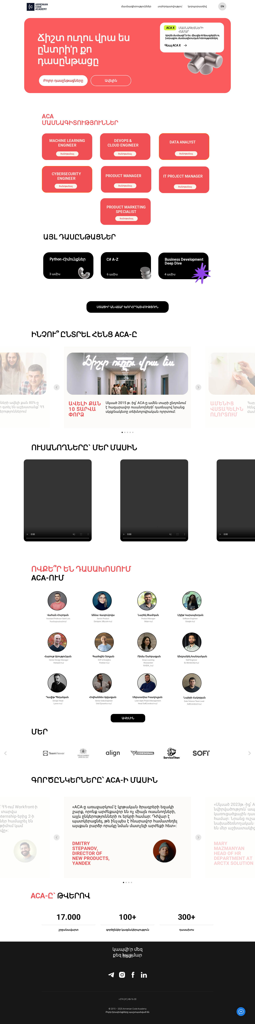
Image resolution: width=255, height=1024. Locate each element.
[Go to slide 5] (132, 432)
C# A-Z (112, 259)
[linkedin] (144, 975)
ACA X (170, 28)
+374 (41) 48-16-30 (127, 999)
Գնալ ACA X (173, 45)
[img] (185, 45)
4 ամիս (170, 274)
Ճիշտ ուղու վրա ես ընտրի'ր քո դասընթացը (83, 49)
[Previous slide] (57, 387)
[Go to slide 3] (127, 432)
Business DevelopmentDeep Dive (184, 261)
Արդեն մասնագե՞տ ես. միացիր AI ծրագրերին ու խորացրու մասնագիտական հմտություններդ (192, 37)
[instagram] (122, 975)
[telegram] (111, 975)
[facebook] (133, 975)
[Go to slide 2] (124, 432)
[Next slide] (198, 387)
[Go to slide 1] (122, 432)
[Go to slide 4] (130, 432)
